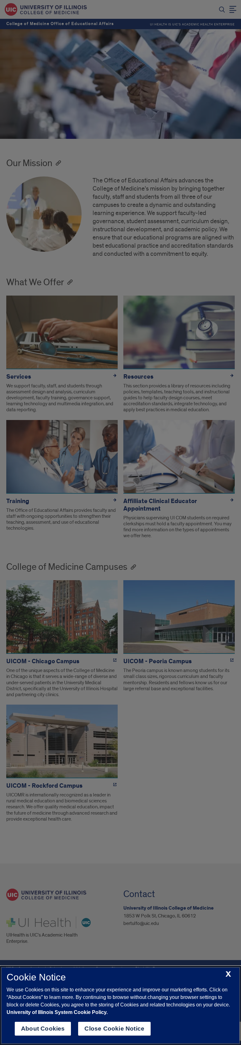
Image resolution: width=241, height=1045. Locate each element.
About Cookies (43, 1028)
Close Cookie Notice (114, 1028)
